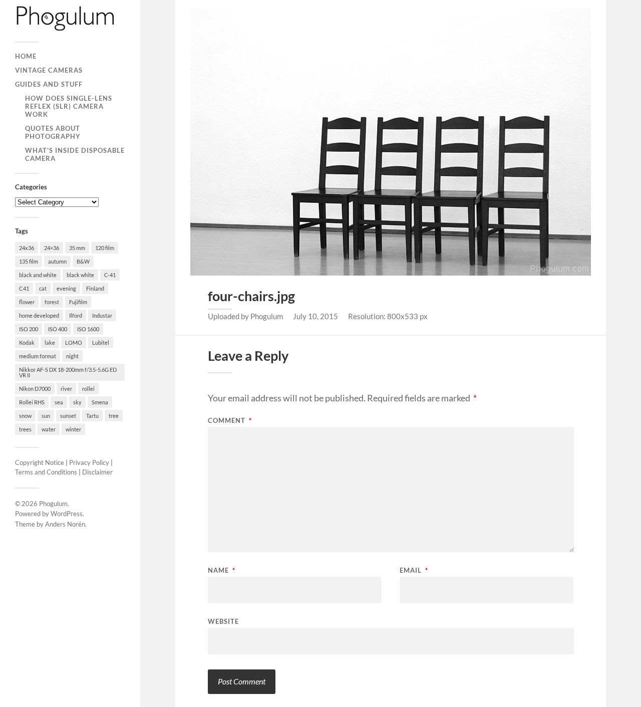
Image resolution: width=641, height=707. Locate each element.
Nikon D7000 (35, 388)
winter (73, 429)
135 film (28, 261)
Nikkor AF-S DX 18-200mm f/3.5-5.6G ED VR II (68, 372)
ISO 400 (57, 329)
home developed (39, 315)
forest (52, 302)
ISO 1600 (88, 329)
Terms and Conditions (46, 472)
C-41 (110, 275)
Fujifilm (78, 302)
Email (414, 570)
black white (80, 275)
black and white (38, 275)
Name (221, 570)
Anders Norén (65, 524)
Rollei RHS (32, 402)
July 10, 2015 (315, 316)
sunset (68, 415)
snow (25, 415)
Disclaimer (97, 472)
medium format (37, 356)
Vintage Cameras (49, 70)
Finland (95, 288)
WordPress (67, 514)
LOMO (73, 342)
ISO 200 (28, 329)
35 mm (77, 248)
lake (50, 342)
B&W (83, 261)
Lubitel (100, 342)
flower (27, 302)
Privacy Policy (89, 462)
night (72, 356)
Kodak (27, 342)
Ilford (75, 315)
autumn (57, 261)
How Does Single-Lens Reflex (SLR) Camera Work (68, 106)
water (49, 429)
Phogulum (53, 504)
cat (43, 288)
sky (77, 402)
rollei (88, 388)
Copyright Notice (39, 462)
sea (59, 402)
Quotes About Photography (53, 132)
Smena (100, 402)
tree (114, 415)
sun (46, 415)
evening (66, 288)
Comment (230, 420)
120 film (104, 248)
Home (26, 56)
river (66, 388)
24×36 (51, 248)
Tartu (92, 415)
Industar (102, 315)
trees (25, 429)
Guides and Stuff (49, 84)
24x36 (26, 248)
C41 (24, 288)
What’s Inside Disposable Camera (75, 154)
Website (223, 621)
